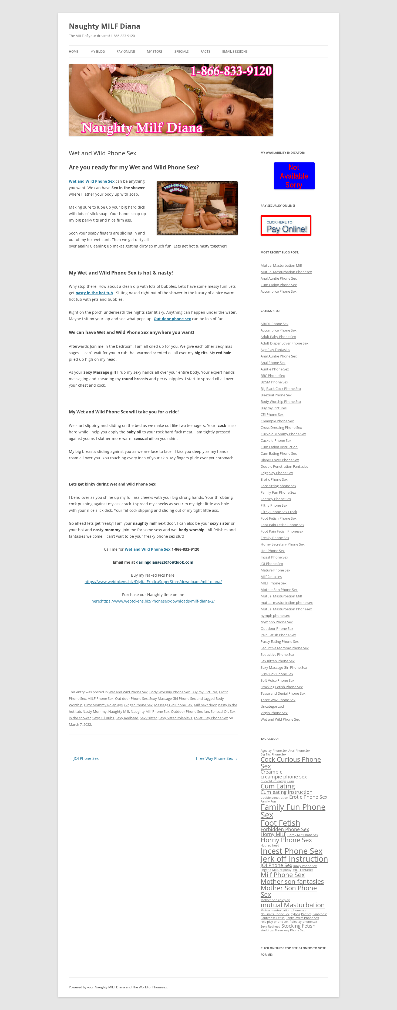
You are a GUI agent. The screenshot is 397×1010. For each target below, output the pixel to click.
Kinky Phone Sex (305, 866)
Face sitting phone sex (278, 485)
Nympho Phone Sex (277, 622)
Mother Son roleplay (275, 900)
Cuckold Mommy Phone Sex (283, 434)
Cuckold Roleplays (273, 781)
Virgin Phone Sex (274, 712)
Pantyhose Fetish (273, 918)
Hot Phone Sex (273, 550)
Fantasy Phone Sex (276, 498)
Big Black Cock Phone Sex (281, 388)
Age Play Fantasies (275, 349)
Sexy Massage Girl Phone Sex (172, 698)
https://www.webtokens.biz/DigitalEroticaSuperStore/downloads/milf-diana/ (153, 581)
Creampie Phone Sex (277, 421)
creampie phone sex (284, 776)
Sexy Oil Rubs (103, 717)
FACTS (205, 51)
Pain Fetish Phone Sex (278, 635)
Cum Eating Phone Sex (279, 284)
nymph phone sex (275, 615)
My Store (155, 51)
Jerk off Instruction (294, 858)
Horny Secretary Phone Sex (283, 544)
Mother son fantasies (292, 881)
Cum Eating (278, 785)
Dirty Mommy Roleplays (103, 705)
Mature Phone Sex (275, 570)
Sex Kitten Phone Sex (278, 660)
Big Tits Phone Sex (273, 754)
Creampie (271, 771)
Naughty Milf (118, 711)
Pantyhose (319, 914)
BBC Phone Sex (273, 375)
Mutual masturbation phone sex (283, 910)
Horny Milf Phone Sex (302, 835)
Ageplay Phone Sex (274, 751)
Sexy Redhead (127, 717)
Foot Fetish (280, 822)
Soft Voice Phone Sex (277, 680)
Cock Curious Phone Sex (291, 762)
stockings (267, 930)
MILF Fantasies (302, 870)
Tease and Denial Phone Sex (283, 693)
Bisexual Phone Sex (276, 395)
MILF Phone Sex (100, 698)
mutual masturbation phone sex (287, 602)
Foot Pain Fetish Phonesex (282, 531)
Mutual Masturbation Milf (281, 265)
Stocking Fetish (298, 925)
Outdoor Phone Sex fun (190, 711)
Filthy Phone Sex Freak (279, 511)
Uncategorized (272, 706)
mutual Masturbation (293, 904)
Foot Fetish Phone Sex (279, 518)
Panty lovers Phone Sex (302, 918)
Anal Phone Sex (273, 362)
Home (74, 51)
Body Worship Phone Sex (169, 692)
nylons (295, 914)
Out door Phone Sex (131, 698)
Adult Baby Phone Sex (278, 336)
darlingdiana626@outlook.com (165, 562)
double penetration (274, 798)
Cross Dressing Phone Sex (281, 427)
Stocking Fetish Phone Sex (282, 686)
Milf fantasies (271, 576)
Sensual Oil (219, 711)
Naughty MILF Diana (104, 26)
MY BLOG (97, 51)
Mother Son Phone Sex (279, 589)
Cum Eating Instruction (279, 446)
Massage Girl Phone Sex (173, 705)
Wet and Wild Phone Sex (128, 692)
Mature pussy (281, 870)
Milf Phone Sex (283, 874)
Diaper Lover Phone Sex (280, 459)
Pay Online (126, 51)
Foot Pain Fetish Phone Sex (282, 524)
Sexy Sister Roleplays (175, 717)
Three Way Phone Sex (216, 758)
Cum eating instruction (286, 792)
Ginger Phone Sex (138, 705)
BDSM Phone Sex (274, 382)
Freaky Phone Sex (275, 537)
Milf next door (205, 705)
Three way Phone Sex (290, 930)
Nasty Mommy (95, 711)
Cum (290, 781)
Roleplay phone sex (303, 922)
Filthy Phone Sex (274, 505)
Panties (306, 914)
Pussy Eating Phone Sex (280, 641)
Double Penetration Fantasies (284, 466)
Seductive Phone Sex (277, 654)
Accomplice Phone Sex (279, 291)
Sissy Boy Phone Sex (277, 673)
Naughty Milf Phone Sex (150, 711)
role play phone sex (274, 922)
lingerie (266, 870)
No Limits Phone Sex (275, 914)
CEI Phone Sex (272, 414)
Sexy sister (148, 717)
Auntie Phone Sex (275, 369)
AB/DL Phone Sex (274, 323)
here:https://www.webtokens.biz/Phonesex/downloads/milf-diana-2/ (153, 601)
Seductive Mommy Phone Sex (285, 648)
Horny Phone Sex (286, 839)
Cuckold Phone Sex (276, 440)
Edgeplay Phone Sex (277, 472)
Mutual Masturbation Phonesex (286, 271)
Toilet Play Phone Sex (211, 717)
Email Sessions (235, 51)
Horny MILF (273, 834)
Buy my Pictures (204, 692)
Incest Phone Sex (274, 557)
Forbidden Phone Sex (285, 829)
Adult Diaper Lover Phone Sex (284, 343)
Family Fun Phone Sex (278, 492)
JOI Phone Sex (84, 758)
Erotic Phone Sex (274, 479)
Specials (181, 51)
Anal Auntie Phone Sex (279, 278)
